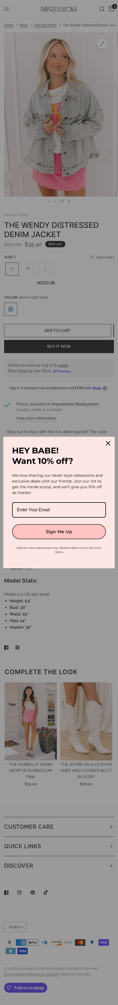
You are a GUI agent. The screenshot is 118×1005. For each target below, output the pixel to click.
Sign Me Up (59, 531)
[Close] (108, 443)
